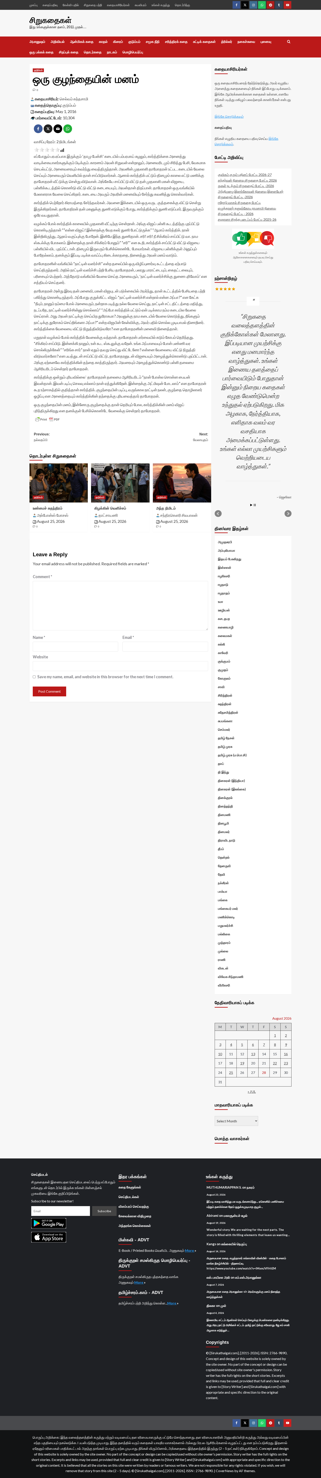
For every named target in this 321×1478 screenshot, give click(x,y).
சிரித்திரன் (225, 695)
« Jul (252, 1091)
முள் (223, 1306)
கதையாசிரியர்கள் (118, 5)
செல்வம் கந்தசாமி (74, 98)
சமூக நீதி (153, 41)
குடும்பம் (134, 41)
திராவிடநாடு (226, 840)
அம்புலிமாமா (226, 550)
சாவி (221, 687)
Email (128, 637)
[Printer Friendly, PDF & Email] (47, 419)
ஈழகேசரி (224, 576)
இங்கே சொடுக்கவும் (229, 116)
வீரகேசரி (224, 985)
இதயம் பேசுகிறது (229, 559)
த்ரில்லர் (226, 41)
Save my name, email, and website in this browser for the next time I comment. (105, 676)
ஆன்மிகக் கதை (81, 41)
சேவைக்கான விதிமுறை (135, 1216)
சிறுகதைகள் (50, 20)
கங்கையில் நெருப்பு (234, 1244)
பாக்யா (222, 891)
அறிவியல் (58, 41)
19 (242, 1063)
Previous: (42, 437)
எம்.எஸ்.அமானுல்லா (248, 1277)
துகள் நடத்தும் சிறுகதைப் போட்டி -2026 (246, 186)
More (190, 1250)
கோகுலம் (224, 678)
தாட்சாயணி (108, 515)
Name (39, 637)
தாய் (221, 763)
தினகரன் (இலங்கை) (232, 789)
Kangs (211, 1244)
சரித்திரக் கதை (176, 41)
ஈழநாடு (223, 584)
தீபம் (221, 849)
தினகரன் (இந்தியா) (231, 780)
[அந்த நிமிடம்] (182, 482)
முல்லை (223, 951)
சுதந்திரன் (224, 704)
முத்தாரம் (224, 942)
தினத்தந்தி (225, 806)
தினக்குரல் (225, 798)
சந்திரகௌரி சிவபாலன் (179, 515)
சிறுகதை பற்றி (93, 5)
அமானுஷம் (37, 41)
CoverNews (225, 1471)
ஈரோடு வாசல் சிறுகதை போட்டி (239, 202)
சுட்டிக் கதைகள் (204, 41)
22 (275, 1063)
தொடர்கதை (93, 52)
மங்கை (223, 900)
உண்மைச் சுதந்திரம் (47, 508)
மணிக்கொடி (226, 917)
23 (286, 1063)
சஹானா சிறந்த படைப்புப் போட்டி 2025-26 (247, 219)
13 (253, 1054)
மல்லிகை (224, 934)
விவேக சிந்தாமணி (230, 977)
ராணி (222, 960)
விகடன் (223, 968)
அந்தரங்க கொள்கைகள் (135, 1226)
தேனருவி (224, 866)
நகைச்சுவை (246, 41)
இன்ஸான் (224, 567)
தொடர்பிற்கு (182, 5)
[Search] (289, 42)
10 (220, 1054)
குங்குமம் (224, 661)
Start (251, 505)
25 (231, 1072)
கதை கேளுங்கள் (130, 1187)
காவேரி (223, 653)
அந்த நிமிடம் (166, 508)
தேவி (221, 874)
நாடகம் (112, 52)
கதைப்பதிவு (50, 5)
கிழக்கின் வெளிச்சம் (110, 508)
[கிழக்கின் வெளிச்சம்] (120, 482)
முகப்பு (33, 5)
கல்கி (221, 644)
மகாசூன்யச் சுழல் (235, 1215)
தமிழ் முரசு (225, 746)
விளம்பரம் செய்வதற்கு (134, 1206)
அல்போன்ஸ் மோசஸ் (52, 515)
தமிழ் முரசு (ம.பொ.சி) (232, 755)
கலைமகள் (225, 636)
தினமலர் (224, 832)
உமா (220, 601)
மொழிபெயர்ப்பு (133, 52)
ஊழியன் (224, 610)
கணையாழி (226, 627)
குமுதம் (223, 670)
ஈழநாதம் (224, 593)
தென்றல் (224, 857)
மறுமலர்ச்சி (225, 925)
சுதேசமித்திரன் (228, 712)
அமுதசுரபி (225, 542)
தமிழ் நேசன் (226, 738)
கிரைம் (118, 41)
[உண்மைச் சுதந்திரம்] (58, 482)
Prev (218, 513)
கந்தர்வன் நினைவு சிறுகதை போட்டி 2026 (247, 180)
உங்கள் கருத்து (161, 5)
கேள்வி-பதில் (71, 5)
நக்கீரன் (223, 883)
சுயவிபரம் (141, 5)
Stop (255, 505)
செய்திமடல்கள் (129, 1197)
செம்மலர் (224, 729)
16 (286, 1054)
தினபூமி (223, 823)
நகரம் (251, 1187)
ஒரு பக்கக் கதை (41, 52)
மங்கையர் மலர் (228, 908)
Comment (42, 576)
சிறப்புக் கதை (68, 52)
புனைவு (266, 41)
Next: (200, 437)
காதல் (103, 41)
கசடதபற (224, 619)
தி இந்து (223, 772)
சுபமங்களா (225, 721)
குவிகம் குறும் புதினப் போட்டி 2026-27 (245, 174)
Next (288, 513)
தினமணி (224, 815)
